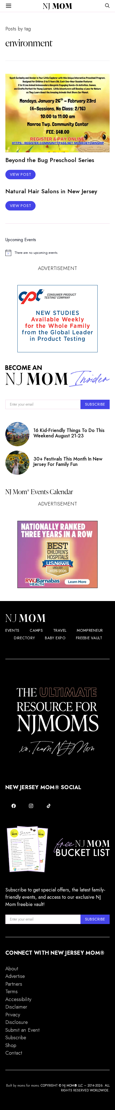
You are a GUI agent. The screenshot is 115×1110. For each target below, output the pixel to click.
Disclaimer (16, 1006)
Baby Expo (55, 638)
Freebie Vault (89, 638)
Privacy (12, 1014)
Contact (13, 1052)
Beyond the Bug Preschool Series (49, 160)
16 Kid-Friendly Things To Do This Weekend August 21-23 (69, 433)
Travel (60, 630)
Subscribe (15, 1037)
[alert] (57, 253)
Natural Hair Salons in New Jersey (51, 191)
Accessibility (18, 999)
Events (12, 630)
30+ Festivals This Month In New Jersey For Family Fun (67, 461)
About (11, 968)
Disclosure (16, 1022)
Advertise (15, 976)
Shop (10, 1045)
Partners (13, 984)
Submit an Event (22, 1030)
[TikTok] (48, 805)
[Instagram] (31, 805)
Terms (11, 991)
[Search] (107, 6)
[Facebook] (13, 805)
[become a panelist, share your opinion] (57, 318)
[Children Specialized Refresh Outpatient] (57, 554)
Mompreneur (90, 630)
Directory (24, 638)
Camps (36, 630)
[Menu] (8, 5)
